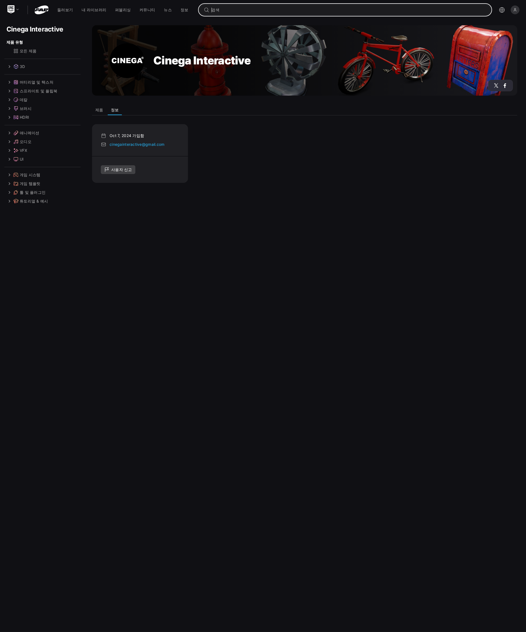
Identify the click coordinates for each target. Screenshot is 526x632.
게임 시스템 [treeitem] (30, 174)
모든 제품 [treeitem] (28, 51)
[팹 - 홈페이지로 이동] (41, 9)
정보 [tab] (115, 109)
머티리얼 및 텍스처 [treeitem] (36, 82)
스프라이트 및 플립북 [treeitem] (38, 91)
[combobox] (348, 10)
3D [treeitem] (22, 66)
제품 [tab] (99, 109)
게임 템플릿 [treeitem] (30, 183)
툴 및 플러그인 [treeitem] (32, 192)
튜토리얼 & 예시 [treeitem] (34, 201)
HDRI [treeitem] (24, 117)
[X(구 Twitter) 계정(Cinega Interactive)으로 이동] (496, 85)
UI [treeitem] (22, 159)
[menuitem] (65, 9)
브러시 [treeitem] (26, 108)
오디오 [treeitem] (26, 141)
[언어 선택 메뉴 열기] (502, 9)
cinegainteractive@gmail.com (137, 144)
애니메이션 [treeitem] (29, 132)
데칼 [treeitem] (24, 99)
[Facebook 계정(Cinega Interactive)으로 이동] (505, 85)
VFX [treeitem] (23, 150)
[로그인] (515, 9)
